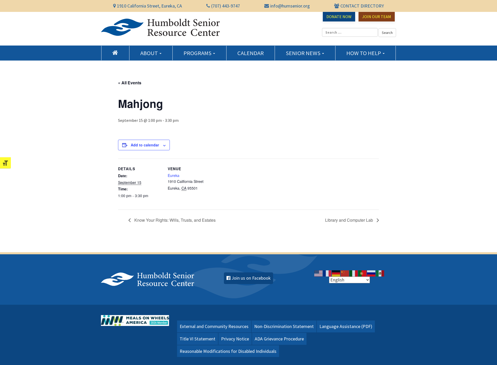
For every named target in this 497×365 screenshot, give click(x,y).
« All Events (129, 83)
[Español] (380, 273)
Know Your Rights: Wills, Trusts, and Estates (174, 220)
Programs (198, 53)
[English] (318, 273)
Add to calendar (145, 144)
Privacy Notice (235, 339)
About (149, 53)
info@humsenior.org (290, 6)
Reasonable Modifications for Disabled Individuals (228, 351)
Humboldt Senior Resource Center (160, 27)
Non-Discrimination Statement (284, 326)
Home (115, 52)
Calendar (250, 53)
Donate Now (339, 16)
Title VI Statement (197, 339)
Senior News (303, 53)
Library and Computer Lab (349, 220)
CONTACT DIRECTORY (362, 6)
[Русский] (371, 273)
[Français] (327, 273)
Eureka (173, 175)
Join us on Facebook (251, 278)
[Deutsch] (336, 273)
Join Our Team (376, 16)
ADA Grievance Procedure (279, 339)
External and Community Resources (214, 326)
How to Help (364, 53)
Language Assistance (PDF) (345, 326)
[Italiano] (353, 273)
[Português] (362, 273)
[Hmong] (345, 273)
